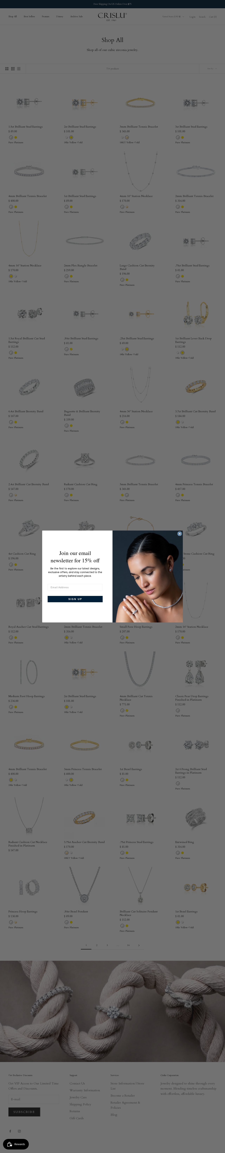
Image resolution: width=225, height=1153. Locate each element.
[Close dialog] (179, 533)
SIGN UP (75, 599)
